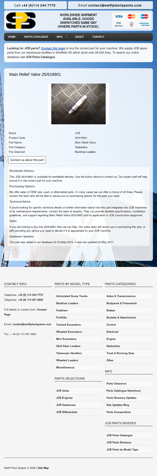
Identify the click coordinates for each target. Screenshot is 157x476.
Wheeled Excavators (69, 332)
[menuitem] (12, 37)
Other (110, 360)
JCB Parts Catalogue (40, 57)
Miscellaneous (65, 367)
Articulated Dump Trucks (71, 296)
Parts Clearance (116, 383)
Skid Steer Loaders (68, 346)
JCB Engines (64, 398)
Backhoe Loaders (85, 152)
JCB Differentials (66, 412)
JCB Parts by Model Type (122, 449)
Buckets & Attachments (121, 317)
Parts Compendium (119, 412)
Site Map (43, 468)
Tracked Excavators (68, 324)
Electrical (112, 332)
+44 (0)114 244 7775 (35, 5)
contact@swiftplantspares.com (110, 5)
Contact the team (53, 48)
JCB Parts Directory (119, 442)
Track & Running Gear (120, 353)
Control (111, 324)
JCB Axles (62, 390)
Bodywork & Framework (122, 303)
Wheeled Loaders (67, 360)
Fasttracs (62, 310)
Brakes (111, 310)
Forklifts (61, 317)
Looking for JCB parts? (23, 48)
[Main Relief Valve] (78, 104)
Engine (111, 339)
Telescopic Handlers (69, 353)
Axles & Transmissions (121, 296)
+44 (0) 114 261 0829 (30, 300)
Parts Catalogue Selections (124, 390)
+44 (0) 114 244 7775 (30, 295)
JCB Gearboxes (66, 405)
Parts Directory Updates (121, 398)
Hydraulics (81, 147)
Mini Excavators (66, 339)
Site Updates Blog (118, 405)
